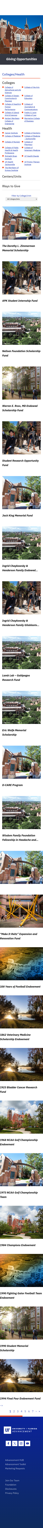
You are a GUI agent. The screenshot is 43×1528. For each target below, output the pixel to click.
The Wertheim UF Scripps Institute (12, 169)
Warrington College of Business (32, 119)
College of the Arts (31, 87)
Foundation (10, 1484)
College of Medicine (13, 136)
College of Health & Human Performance (13, 107)
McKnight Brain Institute (11, 157)
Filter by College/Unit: (22, 195)
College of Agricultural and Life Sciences (13, 90)
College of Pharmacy (28, 143)
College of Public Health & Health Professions (12, 150)
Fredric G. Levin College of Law (30, 113)
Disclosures (11, 1488)
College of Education (28, 97)
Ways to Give (11, 186)
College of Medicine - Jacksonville (32, 137)
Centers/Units (11, 176)
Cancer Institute (11, 133)
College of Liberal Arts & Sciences (12, 113)
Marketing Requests (15, 1468)
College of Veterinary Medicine (32, 149)
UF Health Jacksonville (10, 163)
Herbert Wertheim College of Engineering (12, 121)
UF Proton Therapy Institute (32, 163)
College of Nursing (12, 142)
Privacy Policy (12, 1493)
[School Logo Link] (20, 1430)
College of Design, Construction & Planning (12, 98)
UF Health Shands (31, 156)
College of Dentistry (32, 133)
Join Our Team (12, 1480)
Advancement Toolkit (15, 1464)
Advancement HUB (14, 1460)
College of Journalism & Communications (31, 107)
